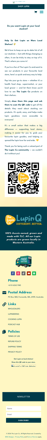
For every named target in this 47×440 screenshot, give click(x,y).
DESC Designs (9, 437)
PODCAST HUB (14, 325)
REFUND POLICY (14, 341)
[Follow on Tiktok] (23, 273)
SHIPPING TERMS (15, 347)
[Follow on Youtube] (29, 273)
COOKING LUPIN (15, 319)
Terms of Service (32, 437)
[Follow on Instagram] (18, 273)
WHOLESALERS (14, 309)
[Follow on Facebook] (13, 273)
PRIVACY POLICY (15, 352)
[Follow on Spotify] (34, 273)
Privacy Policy (19, 437)
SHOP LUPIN (23, 6)
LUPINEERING (13, 314)
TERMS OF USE (14, 336)
